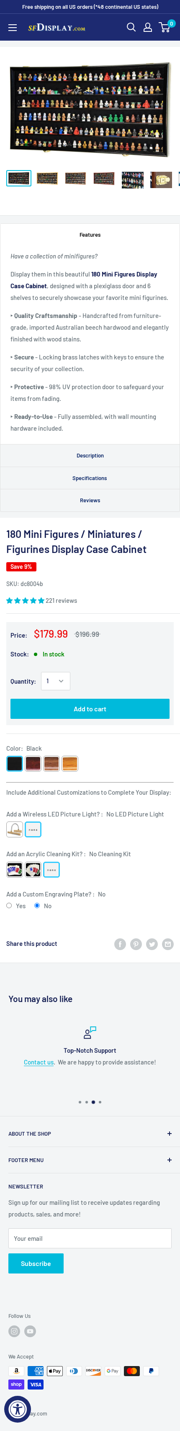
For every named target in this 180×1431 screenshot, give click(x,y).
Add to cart (90, 709)
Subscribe (36, 1263)
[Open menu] (12, 27)
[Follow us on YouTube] (30, 1331)
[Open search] (131, 27)
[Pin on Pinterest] (136, 943)
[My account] (148, 27)
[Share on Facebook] (120, 943)
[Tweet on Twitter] (152, 943)
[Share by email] (168, 943)
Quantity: (23, 681)
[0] (164, 27)
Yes (21, 905)
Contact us (39, 1062)
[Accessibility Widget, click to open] (17, 1409)
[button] (26, 600)
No (47, 905)
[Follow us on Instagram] (14, 1331)
